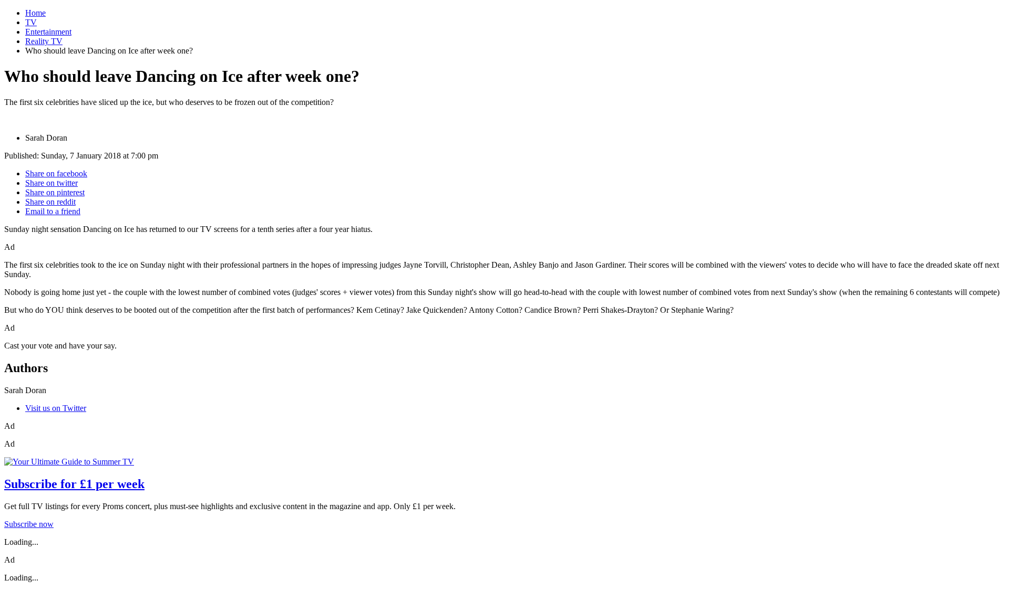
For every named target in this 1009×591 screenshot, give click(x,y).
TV (31, 22)
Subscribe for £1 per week (74, 484)
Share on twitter (51, 182)
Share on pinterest (55, 192)
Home (35, 12)
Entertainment (48, 31)
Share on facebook (56, 173)
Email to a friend (52, 211)
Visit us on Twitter (55, 408)
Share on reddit (50, 201)
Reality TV (44, 41)
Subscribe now (29, 524)
